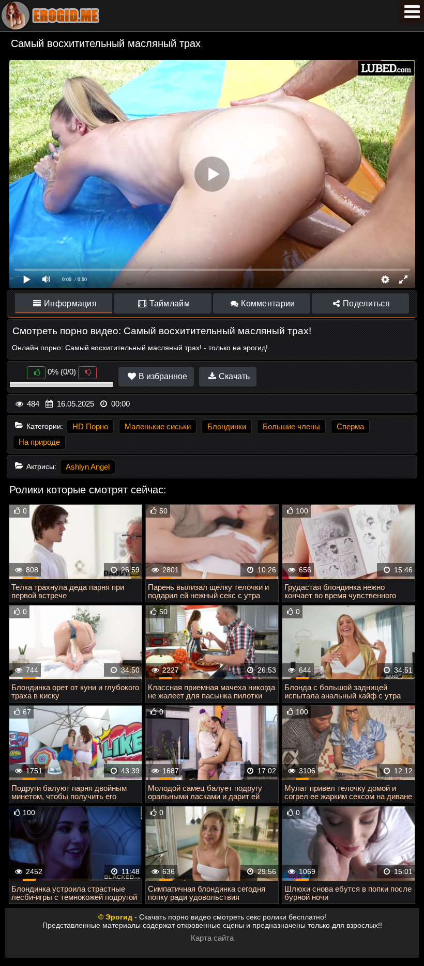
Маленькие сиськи (158, 426)
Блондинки (226, 426)
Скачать (233, 376)
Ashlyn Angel (88, 466)
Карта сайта (212, 937)
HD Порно (90, 426)
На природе (39, 442)
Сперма (350, 426)
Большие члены (291, 426)
